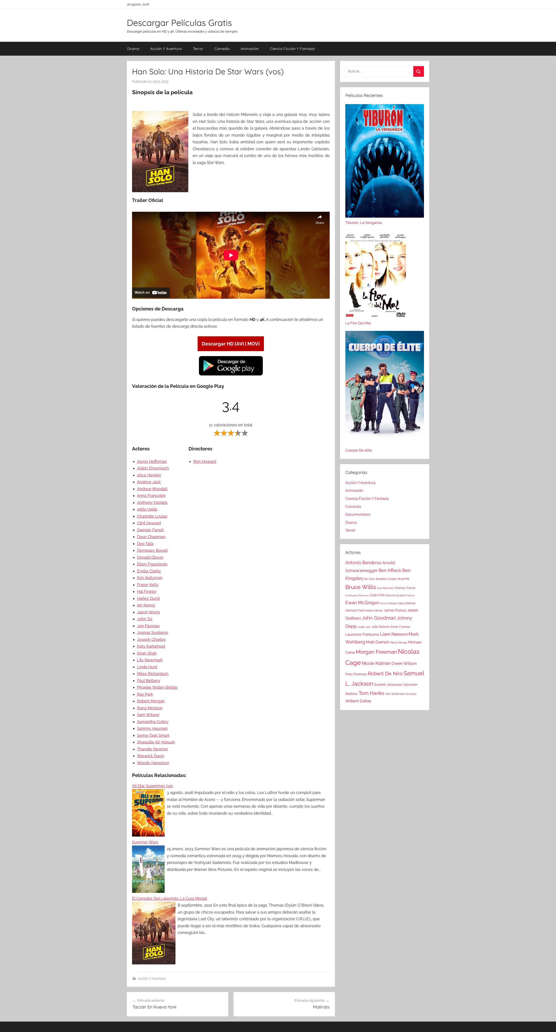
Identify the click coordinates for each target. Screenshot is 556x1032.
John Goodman (379, 618)
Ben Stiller (369, 578)
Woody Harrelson (153, 762)
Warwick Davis (150, 756)
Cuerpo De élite (358, 450)
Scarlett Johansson (388, 685)
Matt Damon (377, 642)
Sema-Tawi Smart (153, 735)
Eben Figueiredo (152, 564)
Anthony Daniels (152, 502)
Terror (198, 48)
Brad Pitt (403, 578)
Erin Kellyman (149, 577)
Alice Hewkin (149, 475)
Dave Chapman (151, 536)
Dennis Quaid (395, 595)
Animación (250, 48)
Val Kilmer (411, 693)
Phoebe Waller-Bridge (157, 687)
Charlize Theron (404, 588)
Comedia (222, 48)
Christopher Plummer (357, 595)
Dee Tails (145, 543)
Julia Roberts (380, 627)
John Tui (144, 619)
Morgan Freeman (376, 652)
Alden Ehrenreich (153, 468)
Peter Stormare (356, 674)
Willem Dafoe (358, 701)
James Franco (395, 610)
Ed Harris (409, 595)
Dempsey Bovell (152, 550)
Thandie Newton (152, 749)
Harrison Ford (354, 610)
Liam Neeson (394, 634)
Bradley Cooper (386, 578)
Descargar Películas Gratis (179, 22)
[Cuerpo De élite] (384, 389)
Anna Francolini (151, 495)
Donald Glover (150, 557)
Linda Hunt (147, 667)
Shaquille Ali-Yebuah (156, 742)
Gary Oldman (407, 603)
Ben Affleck (390, 570)
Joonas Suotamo (152, 632)
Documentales (357, 514)
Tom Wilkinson (395, 693)
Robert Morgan (151, 701)
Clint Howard (149, 523)
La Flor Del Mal (358, 323)
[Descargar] (230, 374)
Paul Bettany (148, 680)
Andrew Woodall (152, 489)
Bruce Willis (360, 587)
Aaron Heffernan (152, 461)
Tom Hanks (371, 693)
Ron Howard (204, 461)
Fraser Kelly (148, 584)
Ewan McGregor (362, 602)
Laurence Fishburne (362, 634)
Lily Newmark (150, 660)
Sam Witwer (148, 714)
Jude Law (364, 627)
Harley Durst (148, 598)
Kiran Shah (147, 653)
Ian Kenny (146, 605)
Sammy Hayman (152, 728)
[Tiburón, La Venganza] (384, 162)
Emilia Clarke (149, 571)
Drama (133, 48)
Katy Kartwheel (151, 646)
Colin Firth (377, 595)
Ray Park (145, 694)
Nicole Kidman (376, 663)
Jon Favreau (148, 626)
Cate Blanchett (385, 588)
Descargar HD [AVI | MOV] (231, 344)
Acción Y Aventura (166, 48)
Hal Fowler (147, 591)
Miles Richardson (153, 673)
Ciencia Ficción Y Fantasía (292, 48)
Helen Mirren (374, 610)
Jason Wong (148, 612)
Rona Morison (149, 708)
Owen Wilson (404, 663)
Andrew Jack (149, 482)
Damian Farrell (150, 530)
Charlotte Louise (152, 516)
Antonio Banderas (363, 562)
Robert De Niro (385, 673)
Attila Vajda (147, 509)
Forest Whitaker (388, 603)
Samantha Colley (153, 721)
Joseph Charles (151, 639)
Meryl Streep (398, 642)
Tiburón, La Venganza (363, 222)
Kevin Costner (400, 627)
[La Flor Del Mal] (375, 275)
